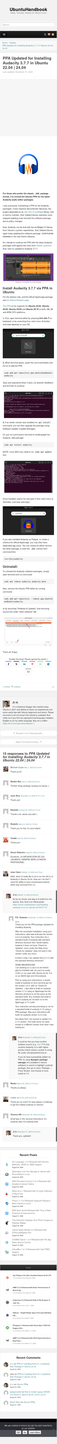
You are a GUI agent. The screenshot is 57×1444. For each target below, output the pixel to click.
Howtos (7, 686)
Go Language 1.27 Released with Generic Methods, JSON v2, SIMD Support (30, 1163)
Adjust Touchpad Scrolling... (27, 741)
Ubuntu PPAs (22, 1384)
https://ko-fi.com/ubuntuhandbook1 (18, 723)
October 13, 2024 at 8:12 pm (32, 872)
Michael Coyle (17, 767)
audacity (17, 686)
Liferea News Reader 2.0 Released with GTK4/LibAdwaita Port (29, 1231)
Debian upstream (44, 245)
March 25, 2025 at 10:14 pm (27, 1083)
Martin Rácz (15, 1402)
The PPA (7, 305)
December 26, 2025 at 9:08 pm (33, 1114)
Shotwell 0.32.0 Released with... (29, 733)
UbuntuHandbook (28, 9)
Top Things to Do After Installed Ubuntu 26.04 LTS (32, 1275)
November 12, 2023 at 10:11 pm (32, 796)
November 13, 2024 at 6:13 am (34, 1037)
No (25, 1432)
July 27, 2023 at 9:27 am (31, 781)
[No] (53, 1429)
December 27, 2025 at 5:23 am (28, 1131)
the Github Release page (18, 300)
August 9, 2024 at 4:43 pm (35, 852)
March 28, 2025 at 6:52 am (27, 1097)
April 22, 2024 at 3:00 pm (26, 838)
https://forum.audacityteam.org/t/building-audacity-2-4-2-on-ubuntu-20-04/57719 (31, 906)
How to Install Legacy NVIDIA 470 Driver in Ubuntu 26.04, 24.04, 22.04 (30, 1393)
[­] (28, 1)
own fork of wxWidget (33, 211)
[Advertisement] (28, 107)
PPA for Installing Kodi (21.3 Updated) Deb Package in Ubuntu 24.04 (30, 1365)
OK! (18, 1432)
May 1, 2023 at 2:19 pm (33, 767)
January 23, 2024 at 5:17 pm (29, 810)
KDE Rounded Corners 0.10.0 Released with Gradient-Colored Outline (31, 1182)
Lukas (13, 1097)
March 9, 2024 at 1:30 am (28, 824)
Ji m (11, 1363)
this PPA (41, 1044)
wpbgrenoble (15, 1391)
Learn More (35, 1432)
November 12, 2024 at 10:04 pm (40, 917)
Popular (28, 1267)
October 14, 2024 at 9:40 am (27, 895)
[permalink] (52, 686)
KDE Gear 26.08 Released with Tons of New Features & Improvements (31, 1211)
